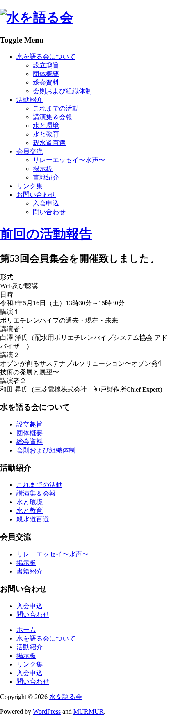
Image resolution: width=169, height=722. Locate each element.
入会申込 (46, 203)
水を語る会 (65, 696)
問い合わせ (49, 211)
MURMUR (88, 711)
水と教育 (46, 134)
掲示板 (43, 168)
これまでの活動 (56, 108)
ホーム (26, 629)
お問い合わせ (36, 194)
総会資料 (46, 82)
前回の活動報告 (46, 233)
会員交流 (29, 151)
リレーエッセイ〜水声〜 (69, 160)
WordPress (47, 711)
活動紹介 (29, 99)
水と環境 (46, 125)
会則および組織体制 (62, 91)
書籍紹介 (46, 177)
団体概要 (46, 73)
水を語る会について (45, 56)
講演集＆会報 (52, 116)
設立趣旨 (46, 65)
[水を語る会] (36, 17)
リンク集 (29, 185)
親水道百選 (49, 142)
